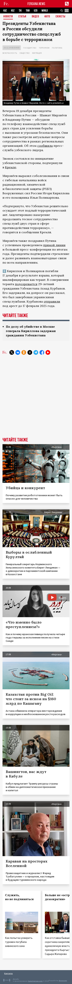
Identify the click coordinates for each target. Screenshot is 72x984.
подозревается (26, 284)
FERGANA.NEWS (36, 4)
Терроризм (44, 48)
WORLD (45, 10)
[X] (11, 352)
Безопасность (10, 53)
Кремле (10, 167)
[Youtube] (48, 352)
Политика (57, 48)
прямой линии (54, 245)
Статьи (22, 16)
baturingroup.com (35, 981)
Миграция (37, 53)
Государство (29, 48)
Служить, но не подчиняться (19, 897)
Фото (47, 16)
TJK (20, 10)
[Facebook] (42, 352)
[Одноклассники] (23, 352)
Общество (24, 53)
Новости (8, 16)
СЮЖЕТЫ (60, 16)
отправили (52, 301)
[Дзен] (29, 352)
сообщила (45, 146)
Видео (35, 16)
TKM (28, 10)
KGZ (13, 10)
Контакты (8, 973)
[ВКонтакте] (17, 352)
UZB (35, 10)
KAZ (5, 10)
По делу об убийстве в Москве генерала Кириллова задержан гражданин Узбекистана (31, 331)
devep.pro (63, 980)
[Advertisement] (36, 398)
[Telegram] (35, 352)
